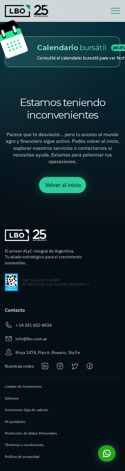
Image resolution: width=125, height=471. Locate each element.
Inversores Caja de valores (26, 409)
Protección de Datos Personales (31, 433)
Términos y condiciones (24, 444)
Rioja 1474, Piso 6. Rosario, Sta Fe (47, 352)
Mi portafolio (15, 421)
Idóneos (12, 398)
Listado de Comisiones (23, 386)
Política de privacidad (22, 456)
